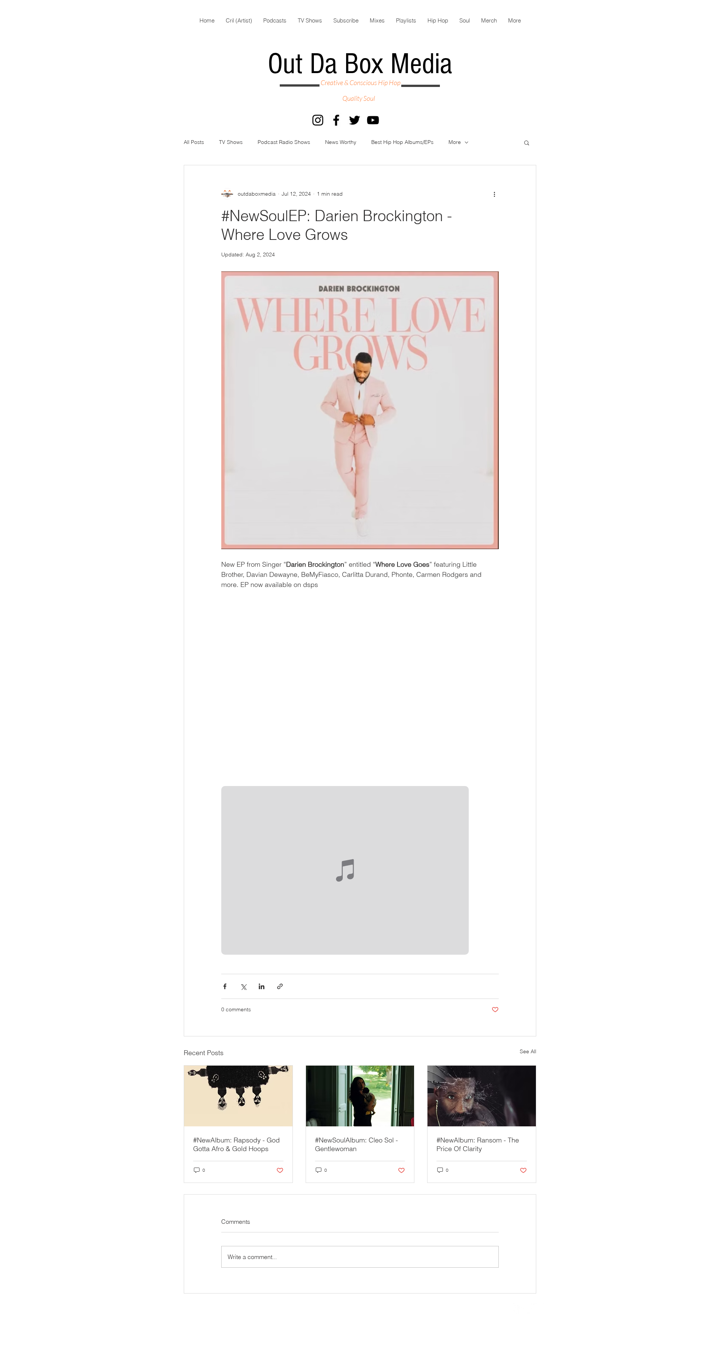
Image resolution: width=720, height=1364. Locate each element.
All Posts (194, 142)
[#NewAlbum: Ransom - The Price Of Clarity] (482, 1096)
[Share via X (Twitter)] (243, 986)
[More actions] (494, 193)
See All (528, 1051)
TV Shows (231, 142)
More (454, 142)
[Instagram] (317, 120)
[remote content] (360, 871)
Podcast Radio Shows (284, 142)
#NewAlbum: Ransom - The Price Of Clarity (477, 1144)
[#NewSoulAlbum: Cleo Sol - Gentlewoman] (360, 1096)
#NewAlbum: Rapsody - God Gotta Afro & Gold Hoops (236, 1144)
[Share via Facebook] (224, 986)
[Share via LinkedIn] (261, 986)
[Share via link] (280, 986)
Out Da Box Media (360, 64)
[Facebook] (336, 120)
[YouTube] (373, 120)
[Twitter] (354, 120)
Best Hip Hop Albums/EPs (402, 142)
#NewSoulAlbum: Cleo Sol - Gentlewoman (356, 1144)
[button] (526, 142)
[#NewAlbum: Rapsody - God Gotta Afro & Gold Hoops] (238, 1096)
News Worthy (340, 142)
